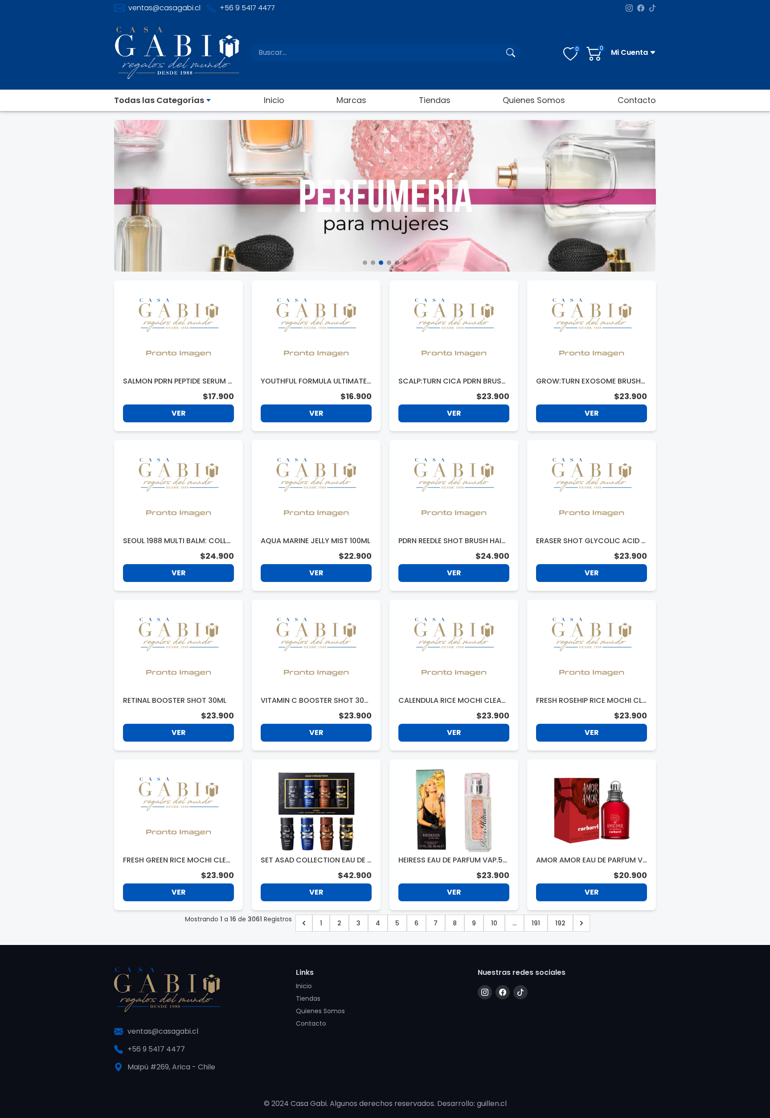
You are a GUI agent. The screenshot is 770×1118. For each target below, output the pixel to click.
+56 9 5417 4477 (247, 8)
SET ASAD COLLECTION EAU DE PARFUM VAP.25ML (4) (316, 860)
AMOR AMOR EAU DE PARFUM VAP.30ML (589, 860)
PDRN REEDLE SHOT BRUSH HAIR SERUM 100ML (452, 541)
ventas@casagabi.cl (164, 8)
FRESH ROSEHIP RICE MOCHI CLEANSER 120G (591, 700)
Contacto (637, 100)
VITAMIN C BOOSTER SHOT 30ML (315, 700)
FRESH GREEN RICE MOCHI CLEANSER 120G (177, 860)
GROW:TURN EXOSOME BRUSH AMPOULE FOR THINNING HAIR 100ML (591, 381)
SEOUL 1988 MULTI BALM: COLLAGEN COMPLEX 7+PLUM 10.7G (177, 541)
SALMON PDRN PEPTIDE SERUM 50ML (177, 381)
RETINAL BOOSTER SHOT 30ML (174, 700)
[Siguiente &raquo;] (581, 923)
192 (560, 923)
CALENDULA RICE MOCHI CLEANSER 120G (452, 700)
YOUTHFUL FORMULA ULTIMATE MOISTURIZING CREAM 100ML (314, 381)
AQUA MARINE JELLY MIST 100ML (315, 541)
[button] (365, 262)
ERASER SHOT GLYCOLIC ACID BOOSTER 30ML (591, 541)
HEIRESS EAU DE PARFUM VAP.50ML (452, 860)
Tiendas (435, 100)
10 (494, 923)
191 (536, 923)
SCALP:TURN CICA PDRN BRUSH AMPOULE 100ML (452, 381)
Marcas (351, 100)
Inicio (274, 100)
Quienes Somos (534, 100)
